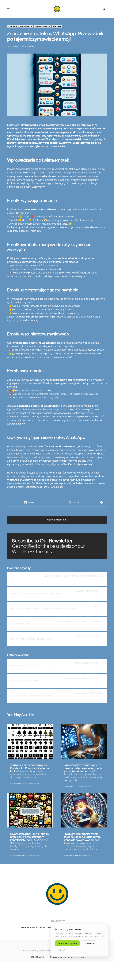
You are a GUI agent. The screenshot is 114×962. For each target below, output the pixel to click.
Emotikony (13, 26)
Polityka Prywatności (33, 927)
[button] (8, 9)
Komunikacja (26, 26)
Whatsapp (57, 26)
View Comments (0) (57, 520)
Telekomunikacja (42, 26)
